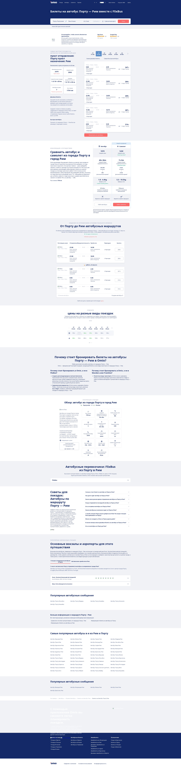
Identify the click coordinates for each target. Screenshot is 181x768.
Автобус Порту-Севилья (97, 661)
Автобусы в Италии (76, 742)
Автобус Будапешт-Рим (56, 652)
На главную (53, 698)
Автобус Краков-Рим (116, 652)
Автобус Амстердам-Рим (97, 648)
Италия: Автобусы (71, 698)
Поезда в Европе (55, 740)
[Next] (128, 54)
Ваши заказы (112, 2)
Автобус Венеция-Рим (117, 648)
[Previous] (69, 328)
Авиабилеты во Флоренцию (99, 740)
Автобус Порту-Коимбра (97, 601)
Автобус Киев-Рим (55, 655)
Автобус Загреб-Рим (76, 652)
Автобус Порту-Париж (56, 658)
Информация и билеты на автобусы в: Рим (63, 623)
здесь (102, 300)
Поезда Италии (55, 749)
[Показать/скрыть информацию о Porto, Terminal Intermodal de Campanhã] (128, 578)
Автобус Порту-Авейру (96, 670)
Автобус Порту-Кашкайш (57, 604)
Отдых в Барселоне (116, 740)
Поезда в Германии (56, 747)
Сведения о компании (70, 763)
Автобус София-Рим (95, 645)
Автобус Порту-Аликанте (77, 661)
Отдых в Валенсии (116, 747)
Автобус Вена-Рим (116, 645)
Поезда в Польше (56, 742)
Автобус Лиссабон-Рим (117, 642)
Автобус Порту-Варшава (97, 655)
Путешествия (115, 737)
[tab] (93, 58)
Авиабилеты (94, 737)
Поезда (61, 2)
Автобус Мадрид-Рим (116, 639)
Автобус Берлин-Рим (76, 642)
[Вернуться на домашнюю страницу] (54, 2)
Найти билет (57, 73)
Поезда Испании (55, 744)
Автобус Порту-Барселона (118, 658)
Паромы (79, 2)
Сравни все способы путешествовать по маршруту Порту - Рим (68, 620)
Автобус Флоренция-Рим (77, 687)
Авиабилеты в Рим (96, 742)
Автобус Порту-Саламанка (57, 667)
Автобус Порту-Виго (116, 667)
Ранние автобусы (64, 295)
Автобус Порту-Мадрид (76, 601)
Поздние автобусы (117, 295)
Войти (129, 2)
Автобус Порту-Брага (76, 667)
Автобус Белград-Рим (96, 642)
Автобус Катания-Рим (76, 648)
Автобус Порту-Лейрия (76, 670)
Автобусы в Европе (76, 740)
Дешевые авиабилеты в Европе (100, 753)
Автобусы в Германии (77, 744)
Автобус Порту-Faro (55, 670)
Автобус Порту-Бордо (76, 664)
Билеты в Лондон (116, 744)
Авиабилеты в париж (97, 748)
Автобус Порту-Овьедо (96, 664)
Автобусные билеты (77, 737)
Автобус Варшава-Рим (56, 639)
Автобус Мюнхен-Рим (76, 645)
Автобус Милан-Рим (76, 639)
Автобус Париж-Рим (96, 639)
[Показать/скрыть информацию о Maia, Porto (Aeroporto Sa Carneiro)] (128, 584)
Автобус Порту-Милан (117, 655)
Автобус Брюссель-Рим (96, 652)
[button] (87, 21)
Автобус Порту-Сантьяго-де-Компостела (101, 667)
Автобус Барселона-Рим (57, 645)
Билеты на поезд (56, 737)
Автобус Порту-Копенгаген (118, 661)
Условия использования (85, 763)
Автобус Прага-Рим (55, 642)
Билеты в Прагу (115, 742)
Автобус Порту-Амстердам (57, 661)
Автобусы (66, 2)
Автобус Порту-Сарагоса (57, 664)
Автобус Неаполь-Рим (56, 648)
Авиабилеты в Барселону (98, 751)
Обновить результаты (89, 236)
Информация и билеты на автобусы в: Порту (103, 620)
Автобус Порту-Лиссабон (57, 601)
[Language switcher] (103, 2)
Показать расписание (56, 91)
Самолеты (73, 2)
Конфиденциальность (100, 763)
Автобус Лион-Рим (75, 655)
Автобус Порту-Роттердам (118, 664)
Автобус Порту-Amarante (117, 601)
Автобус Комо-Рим (116, 687)
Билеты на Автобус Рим (83, 698)
